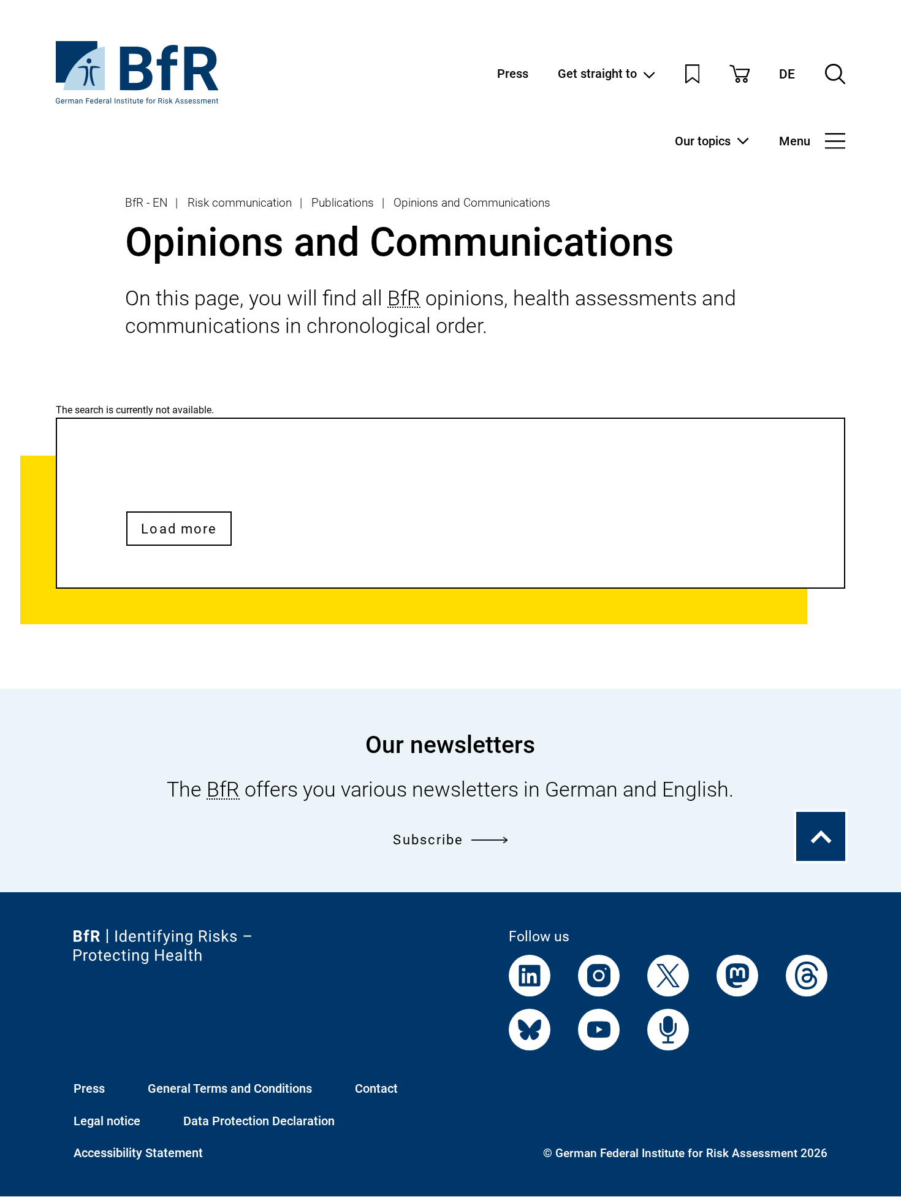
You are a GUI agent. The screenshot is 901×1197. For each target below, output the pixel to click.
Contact (376, 1088)
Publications (342, 203)
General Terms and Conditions (230, 1088)
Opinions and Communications (471, 203)
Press (512, 73)
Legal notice (107, 1121)
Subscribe (428, 839)
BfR (403, 298)
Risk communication (240, 203)
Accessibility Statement (138, 1152)
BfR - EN (146, 203)
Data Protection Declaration (259, 1121)
